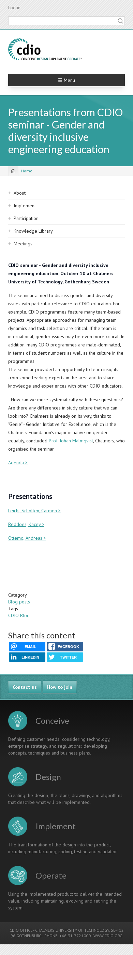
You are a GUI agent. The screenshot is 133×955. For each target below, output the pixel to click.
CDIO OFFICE (21, 930)
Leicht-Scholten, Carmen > (34, 510)
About (20, 193)
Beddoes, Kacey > (26, 524)
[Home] (45, 49)
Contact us (25, 687)
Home (26, 170)
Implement (25, 206)
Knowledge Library (33, 231)
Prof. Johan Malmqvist (71, 441)
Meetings (23, 244)
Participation (26, 218)
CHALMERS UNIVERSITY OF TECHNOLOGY (72, 930)
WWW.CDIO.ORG (107, 935)
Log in (14, 7)
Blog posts (19, 602)
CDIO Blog (19, 615)
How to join (59, 687)
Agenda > (18, 463)
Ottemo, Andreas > (27, 538)
